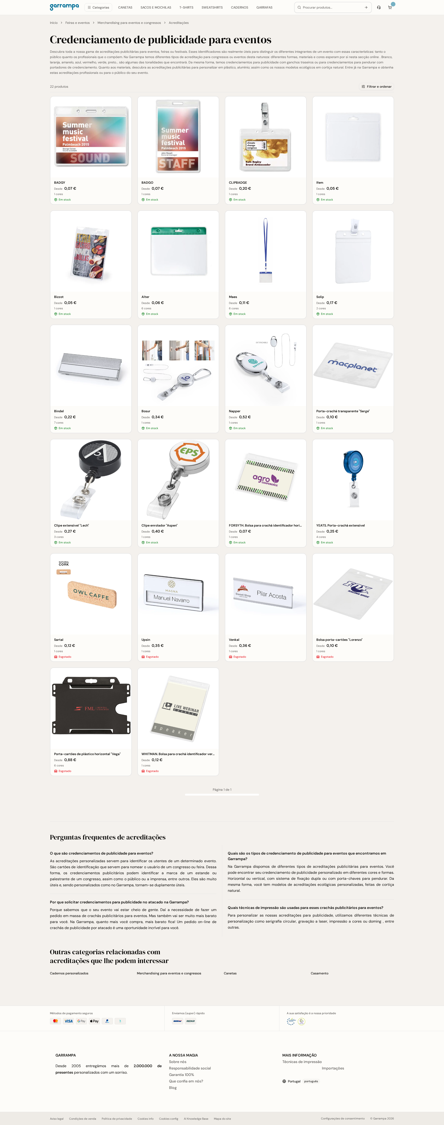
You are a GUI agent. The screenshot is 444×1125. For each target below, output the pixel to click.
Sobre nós (177, 1061)
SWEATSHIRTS (212, 7)
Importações (333, 1068)
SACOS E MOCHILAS (156, 7)
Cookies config (168, 1119)
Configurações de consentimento (343, 1118)
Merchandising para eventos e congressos (129, 23)
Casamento (319, 973)
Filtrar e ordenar (379, 86)
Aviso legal (57, 1119)
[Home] (64, 7)
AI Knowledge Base (196, 1119)
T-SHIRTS (186, 7)
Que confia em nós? (186, 1081)
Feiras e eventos (77, 23)
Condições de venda (82, 1119)
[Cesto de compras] (390, 7)
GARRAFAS (264, 7)
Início (54, 23)
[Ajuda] (379, 7)
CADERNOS (239, 7)
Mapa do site (222, 1119)
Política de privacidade (117, 1119)
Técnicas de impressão (302, 1061)
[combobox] (331, 7)
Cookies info (146, 1119)
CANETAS (125, 7)
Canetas (230, 973)
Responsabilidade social (190, 1068)
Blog (173, 1087)
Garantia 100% (181, 1074)
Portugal (303, 1081)
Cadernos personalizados (69, 973)
